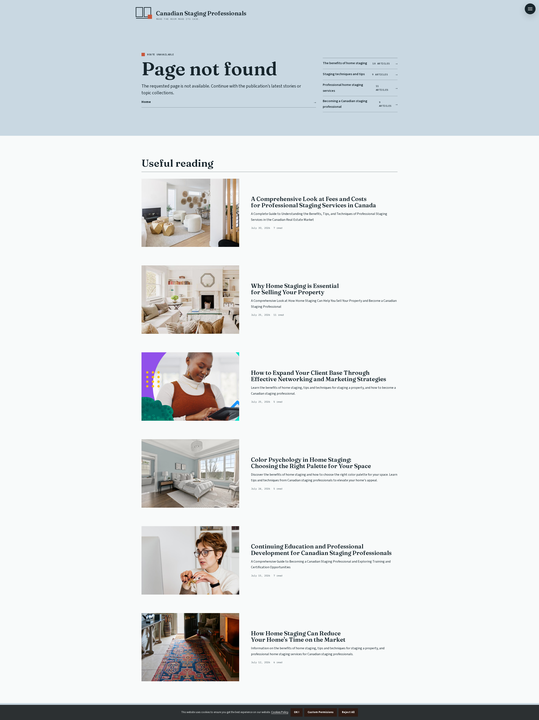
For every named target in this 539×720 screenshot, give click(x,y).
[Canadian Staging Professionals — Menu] (530, 8)
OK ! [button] (296, 712)
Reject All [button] (348, 712)
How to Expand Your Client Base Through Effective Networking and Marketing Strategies (318, 376)
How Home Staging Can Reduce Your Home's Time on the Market (298, 636)
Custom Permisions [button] (321, 712)
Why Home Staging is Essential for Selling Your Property (295, 289)
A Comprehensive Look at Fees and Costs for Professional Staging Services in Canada (313, 202)
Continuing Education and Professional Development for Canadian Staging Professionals (321, 549)
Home (146, 102)
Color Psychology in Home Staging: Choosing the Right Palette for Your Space (311, 463)
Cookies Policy (279, 712)
